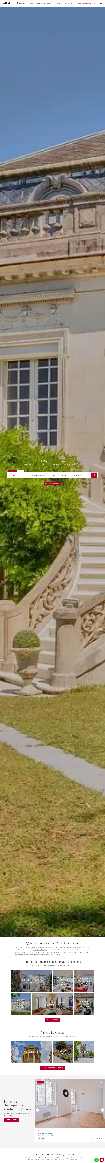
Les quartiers (51, 3)
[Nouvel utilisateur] (98, 3)
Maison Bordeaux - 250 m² (95, 935)
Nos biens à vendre (11, 1120)
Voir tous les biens (52, 1019)
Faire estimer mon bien (52, 483)
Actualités (71, 3)
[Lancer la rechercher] (94, 475)
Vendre (43, 3)
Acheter (32, 3)
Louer (38, 3)
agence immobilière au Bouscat (50, 954)
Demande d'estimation (84, 3)
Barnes (65, 3)
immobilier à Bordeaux (40, 950)
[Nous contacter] (102, 1160)
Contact (58, 3)
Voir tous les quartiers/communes (52, 1067)
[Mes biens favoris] (95, 3)
